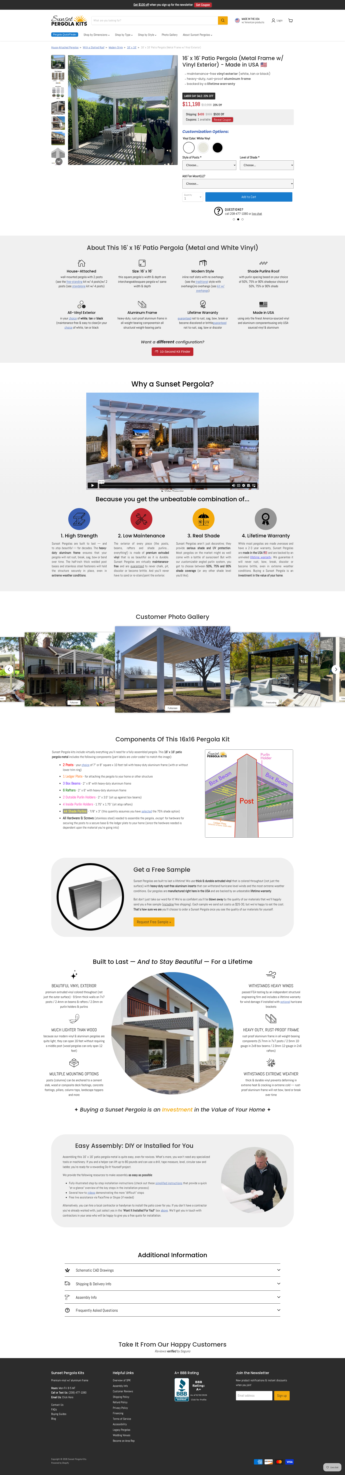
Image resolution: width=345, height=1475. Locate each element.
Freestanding (271, 702)
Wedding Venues (121, 1435)
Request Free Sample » (154, 921)
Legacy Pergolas (121, 1430)
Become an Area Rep (124, 1441)
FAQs (54, 1409)
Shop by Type (123, 35)
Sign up (282, 1395)
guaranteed (184, 318)
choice (73, 318)
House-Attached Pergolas (65, 47)
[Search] (223, 20)
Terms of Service (122, 1419)
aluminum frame (79, 1380)
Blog (53, 1419)
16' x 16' (132, 47)
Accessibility (120, 1424)
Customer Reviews (123, 1391)
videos (91, 1193)
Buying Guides (58, 1414)
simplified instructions (168, 1183)
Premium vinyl (58, 1380)
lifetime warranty (260, 557)
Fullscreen (74, 702)
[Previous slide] (8, 669)
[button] (58, 62)
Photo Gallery (170, 35)
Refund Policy (120, 1402)
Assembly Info (120, 1386)
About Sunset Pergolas (197, 35)
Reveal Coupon (222, 120)
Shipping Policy (121, 1397)
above (164, 1210)
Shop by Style (146, 35)
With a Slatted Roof (93, 47)
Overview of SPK (122, 1380)
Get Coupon (203, 5)
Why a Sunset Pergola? (172, 384)
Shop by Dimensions (96, 35)
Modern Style (116, 47)
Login (279, 20)
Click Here (67, 1397)
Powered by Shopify (60, 1462)
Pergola (64, 34)
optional (285, 1002)
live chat (257, 214)
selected (146, 811)
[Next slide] (336, 669)
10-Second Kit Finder (174, 351)
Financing (118, 1413)
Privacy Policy (120, 1408)
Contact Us (57, 1405)
